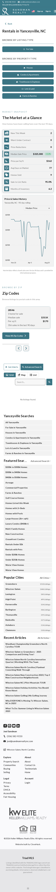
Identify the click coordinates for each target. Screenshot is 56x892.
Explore (7, 757)
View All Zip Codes (14, 336)
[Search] (49, 382)
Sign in (48, 11)
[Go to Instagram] (9, 726)
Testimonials (31, 768)
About (28, 757)
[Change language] (33, 11)
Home (27, 772)
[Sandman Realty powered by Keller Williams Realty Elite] (28, 813)
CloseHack (35, 844)
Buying (6, 768)
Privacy (7, 782)
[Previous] (19, 348)
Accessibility (9, 793)
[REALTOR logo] (33, 829)
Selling (6, 772)
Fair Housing (9, 797)
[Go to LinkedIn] (18, 726)
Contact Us (30, 765)
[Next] (26, 348)
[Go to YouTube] (14, 726)
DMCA (6, 789)
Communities (9, 765)
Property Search (11, 761)
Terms (6, 786)
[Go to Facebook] (5, 726)
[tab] (10, 375)
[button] (28, 154)
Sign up (40, 11)
